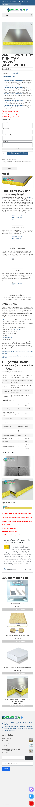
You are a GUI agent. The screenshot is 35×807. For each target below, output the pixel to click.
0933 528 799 (13, 730)
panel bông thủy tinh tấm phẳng (14, 161)
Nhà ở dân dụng (7, 337)
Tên (6, 122)
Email (6, 128)
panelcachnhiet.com (16, 117)
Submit (5, 769)
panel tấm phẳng (12, 162)
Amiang (7, 204)
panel (5, 161)
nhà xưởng (17, 329)
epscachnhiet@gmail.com (16, 114)
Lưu (17, 148)
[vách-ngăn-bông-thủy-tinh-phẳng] (17, 37)
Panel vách (14, 159)
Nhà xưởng (6, 320)
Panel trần (30, 19)
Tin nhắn (5, 141)
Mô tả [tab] (9, 168)
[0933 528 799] (17, 1)
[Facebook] (19, 1)
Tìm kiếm (29, 758)
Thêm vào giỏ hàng (18, 153)
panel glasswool (25, 161)
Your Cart (25, 1)
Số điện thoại (9, 135)
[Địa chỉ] (18, 1)
